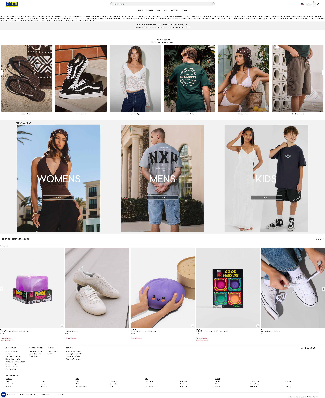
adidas (217, 386)
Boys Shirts (183, 381)
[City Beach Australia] (12, 4)
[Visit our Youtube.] (308, 348)
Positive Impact (52, 351)
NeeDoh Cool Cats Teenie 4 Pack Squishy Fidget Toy (212, 331)
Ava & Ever (253, 386)
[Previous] (1, 72)
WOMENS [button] (150, 10)
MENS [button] (158, 10)
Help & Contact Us (11, 351)
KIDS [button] (165, 10)
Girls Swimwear (150, 386)
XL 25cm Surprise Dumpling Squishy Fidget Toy (145, 331)
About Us (50, 354)
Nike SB (217, 384)
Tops (7, 381)
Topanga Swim (255, 381)
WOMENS (165, 42)
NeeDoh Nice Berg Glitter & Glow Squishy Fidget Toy (16, 331)
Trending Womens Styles (74, 354)
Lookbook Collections (73, 351)
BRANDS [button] (184, 10)
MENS (171, 42)
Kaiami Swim (254, 384)
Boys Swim (183, 386)
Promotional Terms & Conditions (16, 361)
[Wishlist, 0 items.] (314, 4)
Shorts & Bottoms (81, 386)
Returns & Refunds (34, 354)
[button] (309, 4)
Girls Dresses (149, 381)
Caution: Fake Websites (13, 356)
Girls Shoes (148, 384)
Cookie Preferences (12, 367)
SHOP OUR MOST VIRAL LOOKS (16, 239)
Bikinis (42, 381)
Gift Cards (9, 354)
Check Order (33, 356)
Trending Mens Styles (73, 356)
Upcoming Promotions (73, 359)
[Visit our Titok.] (311, 348)
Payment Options (11, 364)
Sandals (43, 384)
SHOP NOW (320, 239)
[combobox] (162, 4)
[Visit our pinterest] (313, 348)
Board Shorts (115, 384)
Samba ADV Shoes (71, 331)
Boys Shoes (183, 384)
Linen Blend (114, 381)
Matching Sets (10, 384)
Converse (288, 381)
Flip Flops (43, 386)
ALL (159, 42)
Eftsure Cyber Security (13, 359)
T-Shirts (78, 381)
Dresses (8, 386)
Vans (286, 384)
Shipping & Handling (35, 351)
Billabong (288, 386)
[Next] (323, 72)
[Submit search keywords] (212, 4)
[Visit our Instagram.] (302, 348)
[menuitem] (140, 10)
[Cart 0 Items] (318, 4)
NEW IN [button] (140, 10)
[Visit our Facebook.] (305, 348)
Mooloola (218, 381)
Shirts (77, 384)
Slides (112, 386)
